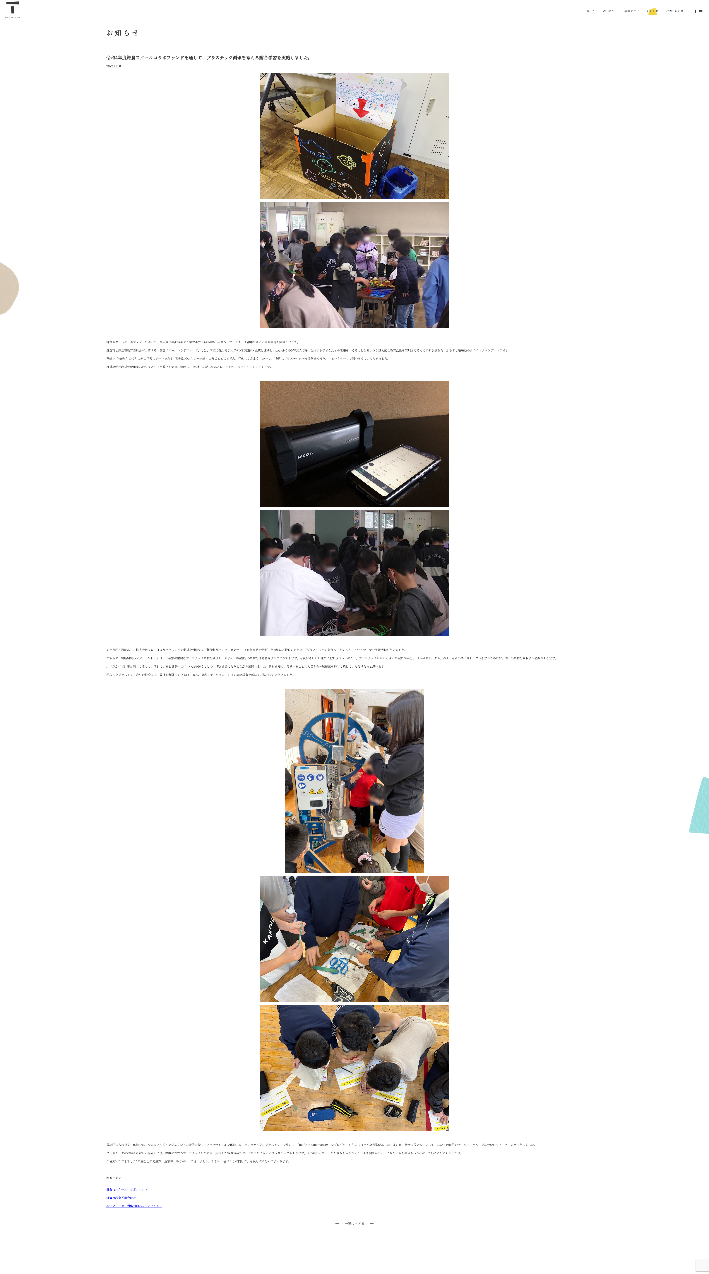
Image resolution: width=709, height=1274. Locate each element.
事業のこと (631, 11)
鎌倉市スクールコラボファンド (127, 1189)
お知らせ (652, 11)
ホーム (590, 11)
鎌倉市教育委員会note (121, 1198)
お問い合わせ (675, 11)
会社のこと (609, 11)
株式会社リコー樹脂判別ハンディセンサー (134, 1206)
